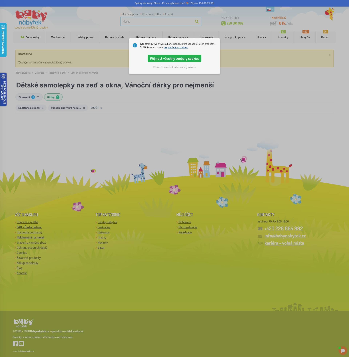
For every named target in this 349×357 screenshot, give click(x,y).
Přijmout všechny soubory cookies (174, 58)
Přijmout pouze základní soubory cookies (174, 67)
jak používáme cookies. (176, 47)
